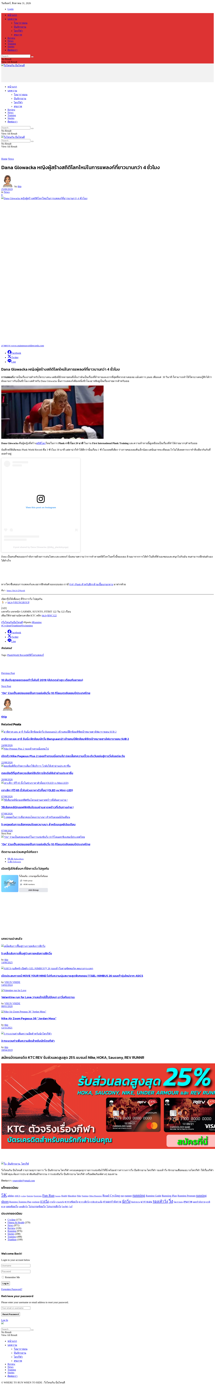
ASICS (17, 1196)
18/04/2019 (7, 1050)
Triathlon (12, 1239)
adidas (11, 1195)
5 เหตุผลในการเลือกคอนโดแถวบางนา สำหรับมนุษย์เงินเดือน (38, 824)
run (122, 1195)
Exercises (38, 1196)
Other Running (95, 1196)
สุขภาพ (18, 34)
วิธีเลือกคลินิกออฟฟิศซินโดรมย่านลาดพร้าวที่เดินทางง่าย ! (37, 807)
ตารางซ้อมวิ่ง (71, 1202)
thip (19, 186)
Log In (4, 1320)
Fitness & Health (16, 1222)
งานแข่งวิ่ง (60, 1202)
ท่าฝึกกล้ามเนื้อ (96, 1202)
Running (12, 1231)
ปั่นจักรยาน (20, 27)
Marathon (72, 1196)
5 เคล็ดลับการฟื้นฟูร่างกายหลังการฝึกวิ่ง (26, 953)
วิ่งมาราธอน (20, 23)
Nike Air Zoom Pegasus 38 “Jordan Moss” (28, 1018)
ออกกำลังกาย (199, 1202)
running (139, 1195)
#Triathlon (15, 625)
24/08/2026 (7, 745)
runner (128, 1195)
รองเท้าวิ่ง (160, 1201)
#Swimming (27, 625)
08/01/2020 (7, 1006)
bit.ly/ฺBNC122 (49, 615)
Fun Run (48, 1195)
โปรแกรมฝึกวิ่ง (53, 1206)
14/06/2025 (7, 962)
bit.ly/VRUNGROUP (18, 602)
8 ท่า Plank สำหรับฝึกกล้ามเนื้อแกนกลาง (91, 584)
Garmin (58, 1196)
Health (64, 1196)
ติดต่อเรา (12, 50)
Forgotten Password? (11, 1289)
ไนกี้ (70, 1207)
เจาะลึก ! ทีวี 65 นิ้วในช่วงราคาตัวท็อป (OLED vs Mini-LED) (37, 790)
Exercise (30, 1196)
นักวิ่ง (126, 1201)
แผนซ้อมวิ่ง (12, 1206)
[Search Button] (32, 56)
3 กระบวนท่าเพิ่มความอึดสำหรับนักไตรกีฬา (28, 1040)
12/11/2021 (6, 1027)
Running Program (186, 1195)
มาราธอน (146, 1201)
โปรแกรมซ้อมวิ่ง (37, 1206)
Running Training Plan (20, 1202)
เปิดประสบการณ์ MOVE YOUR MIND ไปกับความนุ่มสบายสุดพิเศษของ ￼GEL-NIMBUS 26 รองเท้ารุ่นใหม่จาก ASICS (72, 975)
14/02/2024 (7, 985)
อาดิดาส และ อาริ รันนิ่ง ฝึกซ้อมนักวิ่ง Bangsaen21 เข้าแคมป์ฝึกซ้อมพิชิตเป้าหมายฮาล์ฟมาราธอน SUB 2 (65, 739)
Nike (79, 1196)
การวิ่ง (44, 1201)
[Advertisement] (58, 74)
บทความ (12, 19)
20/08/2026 (7, 779)
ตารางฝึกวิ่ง (84, 1202)
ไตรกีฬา (18, 30)
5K (4, 1195)
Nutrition (85, 1196)
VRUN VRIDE (12, 982)
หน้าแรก (12, 15)
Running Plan (169, 1195)
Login (11, 9)
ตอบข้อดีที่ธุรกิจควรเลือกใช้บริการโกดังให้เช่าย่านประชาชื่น (37, 773)
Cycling (11, 1219)
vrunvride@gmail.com (23, 1180)
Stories (11, 46)
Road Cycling (111, 1195)
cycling (23, 1196)
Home (4, 158)
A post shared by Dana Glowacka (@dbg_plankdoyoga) (40, 547)
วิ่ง (171, 1201)
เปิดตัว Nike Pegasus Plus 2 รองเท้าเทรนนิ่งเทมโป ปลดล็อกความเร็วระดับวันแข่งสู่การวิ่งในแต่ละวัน (63, 756)
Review (11, 38)
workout (36, 1202)
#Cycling (5, 625)
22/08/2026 (7, 762)
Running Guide (153, 1195)
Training (12, 43)
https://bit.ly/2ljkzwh (16, 590)
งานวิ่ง (52, 1202)
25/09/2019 (7, 189)
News (10, 41)
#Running (37, 622)
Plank (10, 655)
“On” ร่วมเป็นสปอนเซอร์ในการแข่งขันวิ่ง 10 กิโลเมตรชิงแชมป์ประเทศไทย (45, 844)
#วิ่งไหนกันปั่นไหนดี (12, 622)
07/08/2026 (7, 796)
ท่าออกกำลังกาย (112, 1201)
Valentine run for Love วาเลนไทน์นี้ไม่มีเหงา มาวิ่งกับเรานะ (38, 997)
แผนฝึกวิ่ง (23, 1206)
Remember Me (12, 1277)
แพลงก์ (40, 655)
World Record (20, 655)
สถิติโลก (41, 443)
